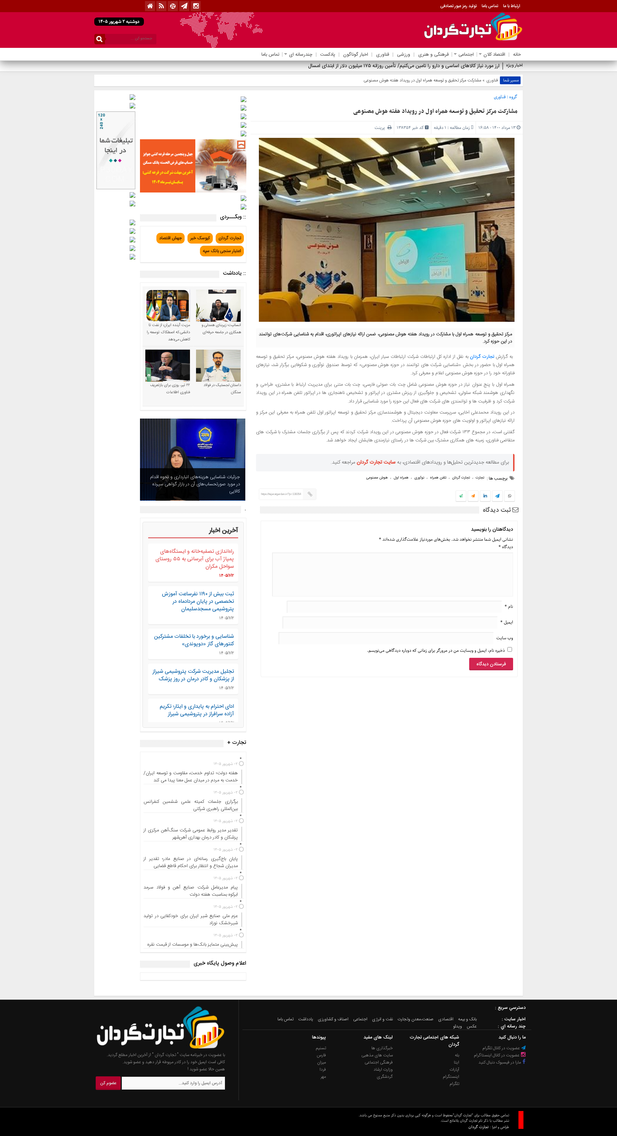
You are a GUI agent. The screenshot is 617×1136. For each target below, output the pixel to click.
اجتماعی (466, 55)
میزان (321, 1062)
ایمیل (506, 622)
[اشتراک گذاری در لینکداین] (485, 496)
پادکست (327, 55)
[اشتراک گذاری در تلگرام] (497, 497)
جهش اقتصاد (170, 238)
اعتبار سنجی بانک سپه (222, 251)
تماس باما (490, 6)
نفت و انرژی (382, 1019)
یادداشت (305, 1019)
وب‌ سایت (504, 638)
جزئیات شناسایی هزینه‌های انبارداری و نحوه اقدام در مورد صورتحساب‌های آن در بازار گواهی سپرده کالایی (195, 484)
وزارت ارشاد (383, 1069)
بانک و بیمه (467, 1019)
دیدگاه (505, 547)
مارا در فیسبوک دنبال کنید (500, 1062)
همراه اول (400, 478)
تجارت (480, 478)
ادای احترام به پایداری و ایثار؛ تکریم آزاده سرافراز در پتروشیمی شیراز (197, 710)
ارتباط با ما (511, 6)
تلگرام (454, 1083)
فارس (321, 1055)
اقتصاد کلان (494, 55)
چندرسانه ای (300, 55)
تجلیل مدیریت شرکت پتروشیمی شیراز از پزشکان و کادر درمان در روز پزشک (193, 675)
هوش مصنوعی (377, 478)
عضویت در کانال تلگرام (501, 1048)
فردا (323, 1069)
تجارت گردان (482, 357)
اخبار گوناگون (355, 55)
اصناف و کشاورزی (333, 1019)
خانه (517, 55)
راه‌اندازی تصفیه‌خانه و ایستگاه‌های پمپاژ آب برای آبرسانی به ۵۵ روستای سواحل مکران (194, 559)
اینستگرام (451, 1076)
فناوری (382, 55)
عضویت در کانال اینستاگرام (497, 1055)
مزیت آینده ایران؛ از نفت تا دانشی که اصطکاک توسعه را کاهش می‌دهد (168, 332)
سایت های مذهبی (377, 1055)
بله (457, 1055)
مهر (323, 1076)
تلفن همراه (438, 478)
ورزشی (403, 55)
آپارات (454, 1069)
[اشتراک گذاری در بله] (461, 496)
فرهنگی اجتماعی (379, 1062)
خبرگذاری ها (382, 1048)
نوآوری (419, 478)
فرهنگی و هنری (433, 55)
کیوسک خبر (200, 238)
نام (509, 606)
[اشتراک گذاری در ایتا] (473, 496)
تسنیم (321, 1048)
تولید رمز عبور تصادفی (458, 6)
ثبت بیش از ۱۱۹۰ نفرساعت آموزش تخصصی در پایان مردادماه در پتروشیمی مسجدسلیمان (198, 602)
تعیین (494, 66)
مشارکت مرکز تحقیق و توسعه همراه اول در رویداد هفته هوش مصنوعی (435, 111)
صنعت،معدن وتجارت (415, 1019)
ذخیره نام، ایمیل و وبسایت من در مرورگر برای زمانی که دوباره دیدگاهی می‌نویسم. (436, 650)
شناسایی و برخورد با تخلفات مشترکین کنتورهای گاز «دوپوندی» (194, 640)
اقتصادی (445, 1019)
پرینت (381, 127)
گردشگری (385, 1076)
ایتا (456, 1062)
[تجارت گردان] (155, 1048)
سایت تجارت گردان (376, 462)
